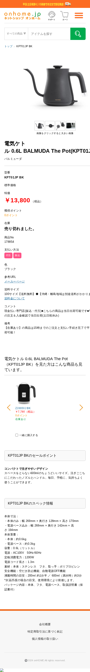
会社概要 (45, 624)
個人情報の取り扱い (45, 638)
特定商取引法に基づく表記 (45, 631)
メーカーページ (14, 281)
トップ (8, 46)
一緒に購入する (28, 435)
